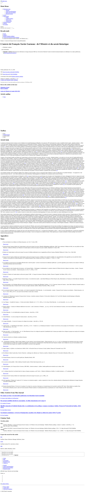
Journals (7, 10)
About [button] (4, 16)
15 (13, 183)
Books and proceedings (11, 12)
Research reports (9, 13)
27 (69, 207)
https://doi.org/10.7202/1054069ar (10, 74)
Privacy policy (6, 486)
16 (54, 183)
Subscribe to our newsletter (7, 453)
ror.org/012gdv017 (12, 53)
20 (63, 192)
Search (2, 26)
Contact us (5, 463)
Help (4, 459)
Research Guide (6, 461)
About (7, 16)
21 (23, 195)
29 (16, 212)
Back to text (5, 244)
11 (27, 176)
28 (70, 209)
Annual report (9, 21)
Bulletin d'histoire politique (8, 36)
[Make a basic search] (1, 2)
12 (41, 177)
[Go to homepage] (4, 1)
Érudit (7, 17)
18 (63, 184)
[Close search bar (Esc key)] (2, 2)
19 (74, 191)
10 (56, 170)
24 (73, 201)
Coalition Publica (9, 18)
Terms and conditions (7, 489)
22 (48, 196)
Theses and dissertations (11, 11)
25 (76, 203)
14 (65, 182)
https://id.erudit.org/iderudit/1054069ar (11, 72)
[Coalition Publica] (5, 483)
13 (65, 180)
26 (39, 205)
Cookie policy (6, 487)
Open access (8, 19)
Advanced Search (7, 22)
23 (65, 197)
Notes (4, 96)
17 (37, 184)
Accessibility (6, 460)
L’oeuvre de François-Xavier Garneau (11, 37)
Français (5, 23)
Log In (4, 15)
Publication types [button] (6, 9)
